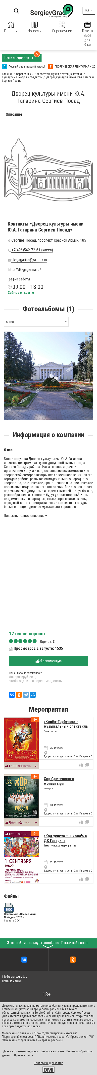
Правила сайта (23, 1055)
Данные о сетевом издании (20, 1051)
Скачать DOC (12, 920)
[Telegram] (26, 695)
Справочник (62, 31)
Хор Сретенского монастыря (59, 781)
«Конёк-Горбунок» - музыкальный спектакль (66, 724)
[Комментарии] (87, 765)
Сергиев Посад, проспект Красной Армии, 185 (48, 240)
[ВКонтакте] (12, 695)
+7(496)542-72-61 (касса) (32, 250)
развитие (57, 1063)
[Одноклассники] (19, 695)
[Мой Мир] (33, 695)
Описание (14, 114)
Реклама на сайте (52, 1051)
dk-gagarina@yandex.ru (29, 260)
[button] (89, 336)
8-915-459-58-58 (11, 981)
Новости (35, 31)
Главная (10, 31)
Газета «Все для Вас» (87, 38)
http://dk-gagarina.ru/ (24, 270)
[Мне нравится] (81, 765)
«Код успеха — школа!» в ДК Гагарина (65, 838)
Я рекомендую (51, 661)
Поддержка (41, 1063)
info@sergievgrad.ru (14, 976)
